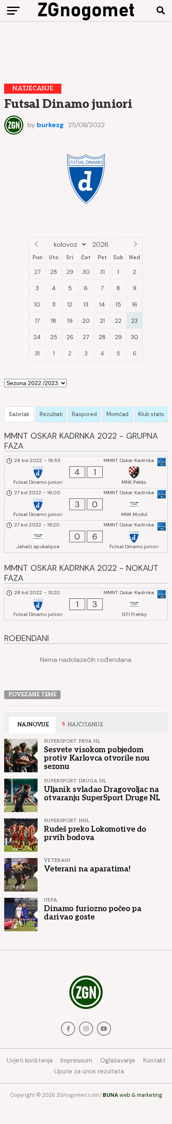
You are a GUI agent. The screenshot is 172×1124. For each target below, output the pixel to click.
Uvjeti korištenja (30, 1060)
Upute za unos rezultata (89, 1071)
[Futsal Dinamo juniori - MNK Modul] (86, 504)
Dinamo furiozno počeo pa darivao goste (92, 913)
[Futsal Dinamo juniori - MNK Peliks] (86, 472)
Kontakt (154, 1060)
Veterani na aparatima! (87, 869)
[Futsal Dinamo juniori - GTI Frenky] (86, 604)
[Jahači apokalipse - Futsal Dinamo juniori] (86, 536)
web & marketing (132, 1094)
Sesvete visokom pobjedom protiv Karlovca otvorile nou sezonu (96, 758)
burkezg (50, 124)
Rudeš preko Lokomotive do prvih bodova (95, 833)
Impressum (76, 1060)
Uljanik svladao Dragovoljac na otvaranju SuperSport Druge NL (102, 793)
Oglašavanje (117, 1060)
